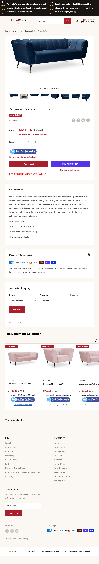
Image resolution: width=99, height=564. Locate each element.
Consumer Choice (62, 476)
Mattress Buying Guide (15, 468)
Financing (9, 455)
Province (44, 295)
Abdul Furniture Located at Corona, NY (22, 472)
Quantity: (13, 142)
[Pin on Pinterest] (78, 120)
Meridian (13, 120)
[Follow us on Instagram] (12, 531)
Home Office (59, 464)
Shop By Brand (60, 480)
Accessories (59, 472)
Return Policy (11, 459)
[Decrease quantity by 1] (22, 142)
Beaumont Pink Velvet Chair (55, 384)
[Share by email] (88, 120)
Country (12, 295)
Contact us (10, 447)
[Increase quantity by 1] (35, 142)
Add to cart (29, 164)
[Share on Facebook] (73, 120)
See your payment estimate (23, 405)
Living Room (59, 447)
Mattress (58, 459)
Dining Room (59, 451)
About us (9, 451)
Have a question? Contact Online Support (27, 173)
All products (17, 31)
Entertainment (60, 468)
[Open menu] (6, 21)
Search (8, 443)
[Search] (67, 21)
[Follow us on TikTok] (17, 531)
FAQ (7, 464)
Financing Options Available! (24, 156)
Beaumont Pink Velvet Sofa (19, 384)
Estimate (17, 309)
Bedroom (58, 455)
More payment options (70, 170)
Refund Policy (15, 322)
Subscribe (13, 513)
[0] (82, 21)
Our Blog (9, 476)
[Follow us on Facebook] (7, 531)
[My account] (77, 21)
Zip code (74, 295)
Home (7, 31)
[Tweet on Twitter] (83, 120)
